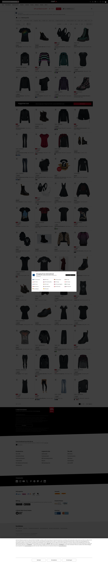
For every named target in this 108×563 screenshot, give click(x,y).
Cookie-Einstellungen (28, 545)
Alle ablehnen (54, 560)
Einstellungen (69, 560)
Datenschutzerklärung (62, 545)
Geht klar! (39, 560)
